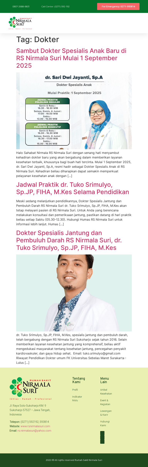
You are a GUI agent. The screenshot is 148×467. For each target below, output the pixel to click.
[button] (142, 23)
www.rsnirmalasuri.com (35, 426)
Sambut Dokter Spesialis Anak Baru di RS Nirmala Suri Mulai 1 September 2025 (71, 58)
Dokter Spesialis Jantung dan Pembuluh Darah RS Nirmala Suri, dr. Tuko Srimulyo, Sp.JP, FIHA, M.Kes (69, 240)
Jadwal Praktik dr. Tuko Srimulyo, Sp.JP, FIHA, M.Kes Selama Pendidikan (72, 188)
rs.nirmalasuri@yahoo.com (34, 430)
